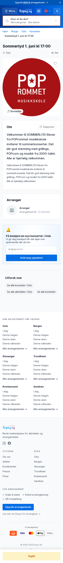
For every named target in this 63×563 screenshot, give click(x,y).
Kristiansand (10, 386)
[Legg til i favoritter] (55, 63)
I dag (5, 330)
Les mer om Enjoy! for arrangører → (21, 513)
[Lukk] (60, 2)
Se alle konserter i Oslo (19, 285)
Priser (6, 476)
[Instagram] (4, 443)
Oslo (23, 31)
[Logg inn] (57, 11)
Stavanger (9, 356)
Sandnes (38, 386)
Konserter (35, 31)
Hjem (5, 31)
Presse (6, 471)
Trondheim (39, 356)
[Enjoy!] (31, 427)
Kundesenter (9, 466)
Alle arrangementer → (15, 348)
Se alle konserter (46, 291)
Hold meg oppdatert (31, 257)
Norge (14, 31)
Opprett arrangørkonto (18, 507)
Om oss (6, 456)
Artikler (6, 461)
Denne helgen (10, 335)
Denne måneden (11, 343)
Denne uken (9, 339)
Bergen (37, 326)
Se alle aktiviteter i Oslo (19, 291)
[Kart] (39, 11)
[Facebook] (9, 443)
